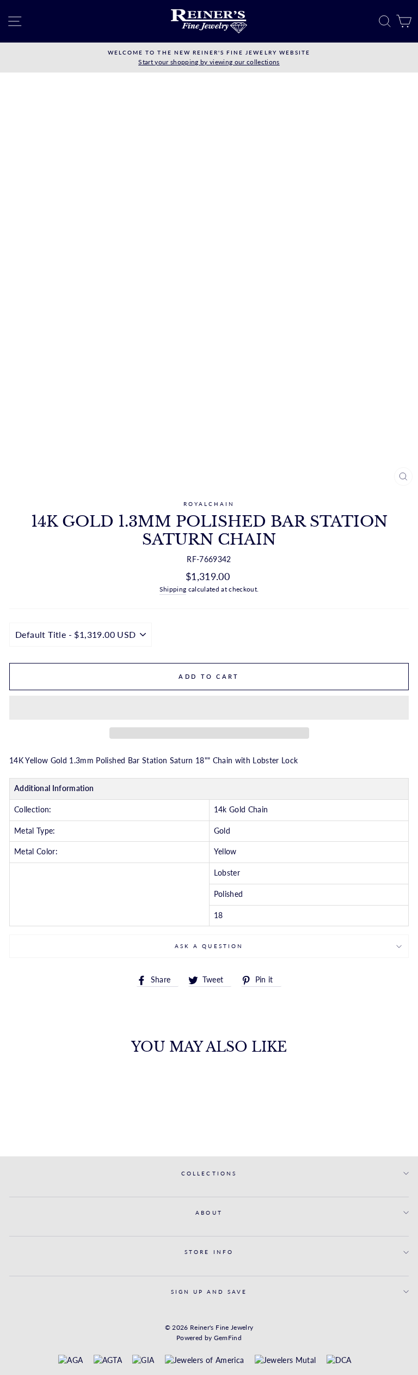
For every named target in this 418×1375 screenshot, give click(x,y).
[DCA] (339, 1361)
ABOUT (208, 1212)
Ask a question (209, 946)
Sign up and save (209, 1291)
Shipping (173, 589)
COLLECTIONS (209, 1173)
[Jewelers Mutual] (285, 1361)
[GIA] (143, 1361)
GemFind (228, 1338)
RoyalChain (209, 503)
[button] (209, 708)
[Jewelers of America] (204, 1361)
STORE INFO (209, 1252)
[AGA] (70, 1361)
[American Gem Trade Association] (108, 1361)
